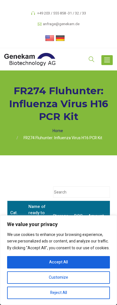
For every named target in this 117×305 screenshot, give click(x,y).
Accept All (58, 262)
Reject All (58, 293)
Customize (58, 277)
